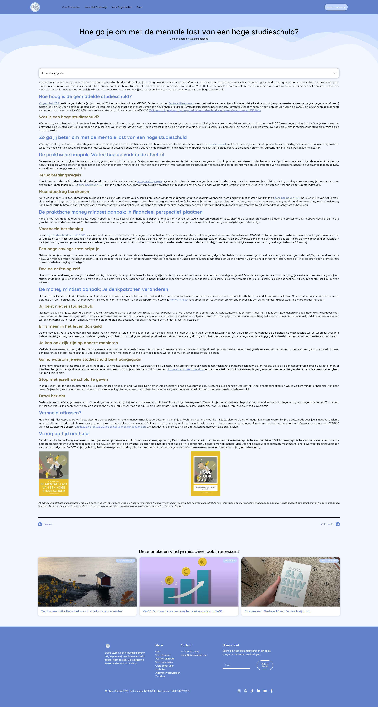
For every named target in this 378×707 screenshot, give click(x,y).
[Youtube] (265, 691)
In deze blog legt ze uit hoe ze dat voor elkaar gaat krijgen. (111, 426)
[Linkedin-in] (258, 691)
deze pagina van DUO (92, 185)
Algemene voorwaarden (167, 672)
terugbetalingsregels (149, 181)
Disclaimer (160, 676)
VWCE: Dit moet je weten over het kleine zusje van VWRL (183, 611)
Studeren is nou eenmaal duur (186, 369)
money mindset (217, 144)
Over (139, 7)
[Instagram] (239, 691)
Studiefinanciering (198, 38)
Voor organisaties (121, 7)
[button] (335, 73)
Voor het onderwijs (96, 7)
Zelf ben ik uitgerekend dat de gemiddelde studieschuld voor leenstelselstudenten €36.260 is (205, 110)
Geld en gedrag (178, 38)
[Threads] (245, 691)
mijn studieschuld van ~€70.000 (66, 235)
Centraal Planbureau (181, 103)
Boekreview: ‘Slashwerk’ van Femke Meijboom (277, 611)
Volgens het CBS (49, 103)
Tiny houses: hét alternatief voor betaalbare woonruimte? (81, 611)
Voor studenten (71, 7)
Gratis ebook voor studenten (164, 667)
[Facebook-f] (271, 691)
